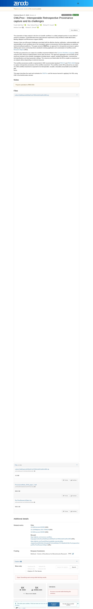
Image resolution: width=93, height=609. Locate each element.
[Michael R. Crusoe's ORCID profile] (55, 25)
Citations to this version (35, 571)
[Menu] (78, 3)
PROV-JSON (71, 63)
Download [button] (74, 480)
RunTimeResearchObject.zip (23, 500)
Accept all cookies (53, 604)
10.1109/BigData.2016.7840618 (40, 529)
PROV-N (62, 63)
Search (74, 567)
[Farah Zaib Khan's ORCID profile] (25, 25)
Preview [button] (66, 480)
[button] (46, 95)
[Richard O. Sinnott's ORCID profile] (38, 27)
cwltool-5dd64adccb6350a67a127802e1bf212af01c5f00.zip (32, 469)
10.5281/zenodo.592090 (38, 532)
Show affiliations (74, 30)
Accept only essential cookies (68, 604)
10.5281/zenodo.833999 (38, 527)
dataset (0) (42, 566)
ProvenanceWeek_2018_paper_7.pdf (26, 484)
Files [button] (18, 465)
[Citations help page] (21, 561)
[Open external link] (73, 554)
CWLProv (45, 73)
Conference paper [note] (66, 14)
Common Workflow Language (65, 52)
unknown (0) (42, 569)
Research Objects (19, 49)
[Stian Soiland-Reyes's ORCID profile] (41, 25)
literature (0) (31, 566)
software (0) (31, 569)
